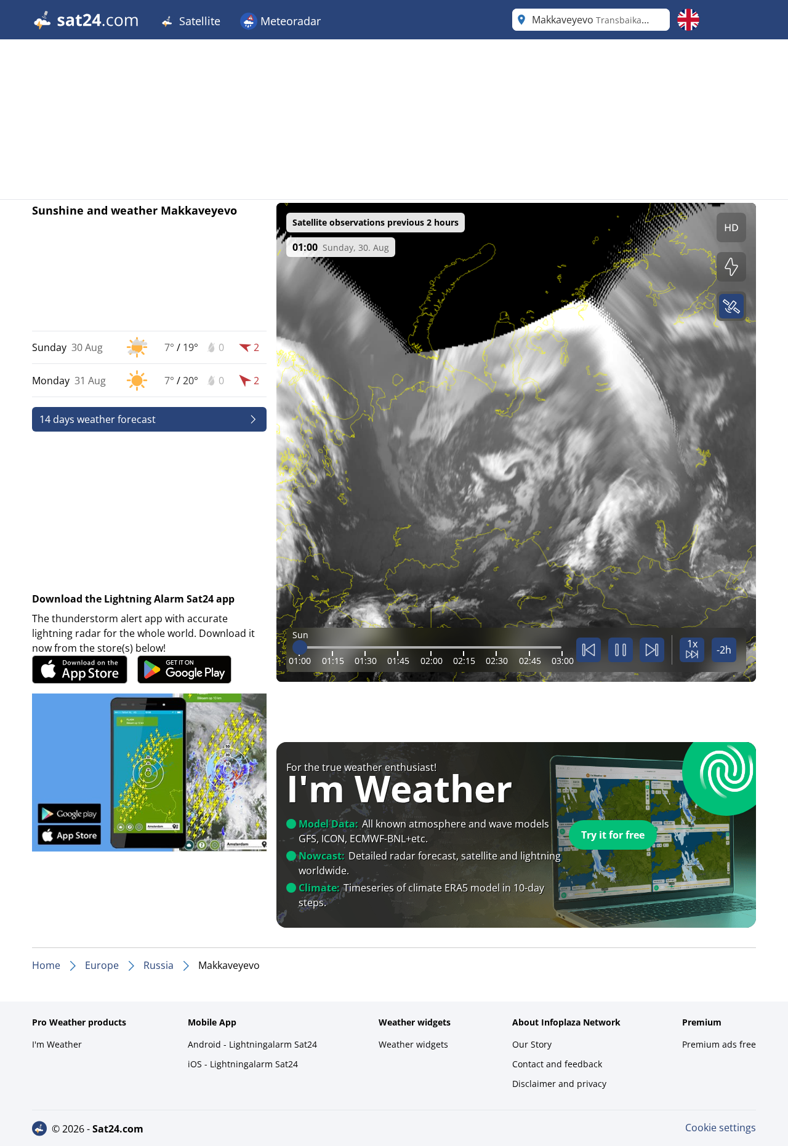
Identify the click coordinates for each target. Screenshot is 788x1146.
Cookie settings (720, 1127)
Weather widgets (413, 1044)
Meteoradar (289, 21)
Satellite (198, 21)
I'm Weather (57, 1044)
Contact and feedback (557, 1064)
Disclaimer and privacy (559, 1083)
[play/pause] (620, 650)
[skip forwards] (652, 650)
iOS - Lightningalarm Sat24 (243, 1064)
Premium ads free (719, 1044)
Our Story (532, 1044)
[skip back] (588, 650)
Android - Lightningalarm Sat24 (252, 1044)
